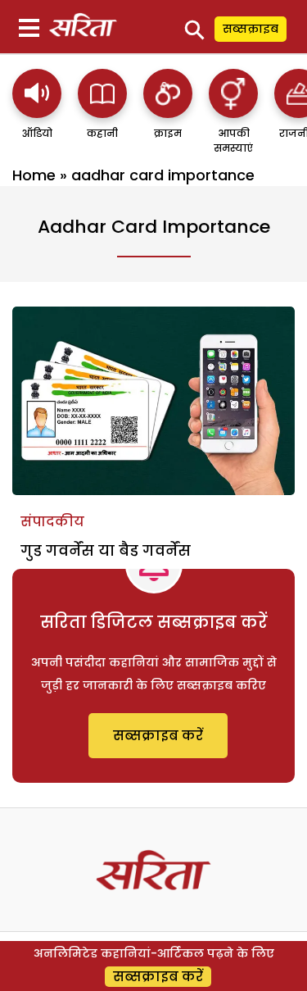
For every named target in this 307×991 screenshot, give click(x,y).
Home (34, 175)
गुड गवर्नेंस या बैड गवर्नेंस (105, 550)
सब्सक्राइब (250, 28)
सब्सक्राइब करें (158, 735)
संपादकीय (52, 521)
